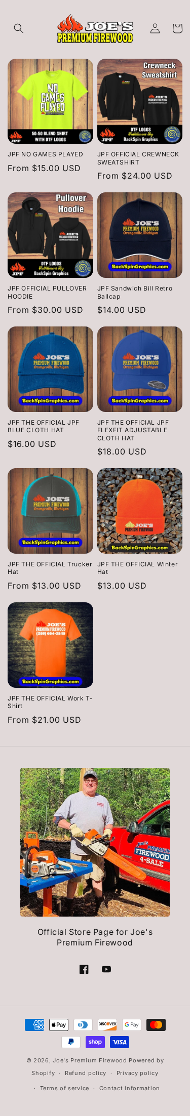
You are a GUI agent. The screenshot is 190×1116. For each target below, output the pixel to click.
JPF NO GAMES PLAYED (45, 154)
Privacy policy (138, 1073)
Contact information (129, 1088)
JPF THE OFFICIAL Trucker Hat (50, 568)
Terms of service (64, 1088)
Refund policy (85, 1073)
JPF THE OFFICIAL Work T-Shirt (50, 702)
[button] (19, 28)
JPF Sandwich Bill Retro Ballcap (135, 292)
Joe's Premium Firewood (90, 1060)
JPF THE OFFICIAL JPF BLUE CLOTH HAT (44, 426)
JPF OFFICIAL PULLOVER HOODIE (47, 292)
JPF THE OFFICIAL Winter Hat (137, 568)
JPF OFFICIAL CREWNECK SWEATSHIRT (138, 158)
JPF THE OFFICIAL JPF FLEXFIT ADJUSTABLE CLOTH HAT (133, 430)
